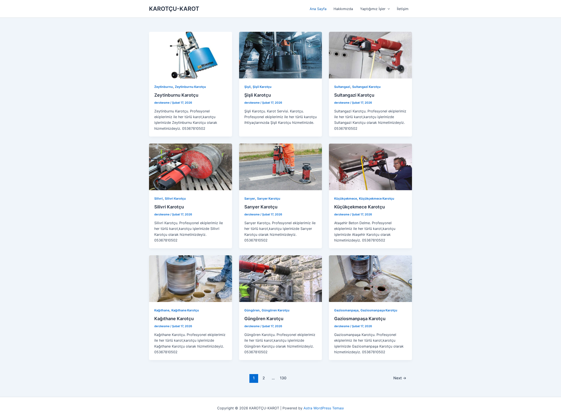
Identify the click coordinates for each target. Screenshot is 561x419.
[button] (387, 9)
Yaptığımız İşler (372, 9)
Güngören (252, 310)
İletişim (402, 9)
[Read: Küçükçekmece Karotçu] (370, 166)
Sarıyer (249, 198)
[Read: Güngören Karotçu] (280, 278)
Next (399, 378)
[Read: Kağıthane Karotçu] (190, 278)
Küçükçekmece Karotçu (376, 198)
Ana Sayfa (318, 9)
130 (283, 378)
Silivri (158, 198)
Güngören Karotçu (275, 310)
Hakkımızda (343, 9)
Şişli (247, 87)
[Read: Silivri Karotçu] (190, 166)
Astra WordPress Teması (324, 408)
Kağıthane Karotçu (185, 310)
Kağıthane (161, 310)
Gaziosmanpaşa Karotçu (378, 310)
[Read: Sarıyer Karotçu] (280, 166)
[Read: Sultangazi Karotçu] (370, 55)
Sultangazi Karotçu (366, 87)
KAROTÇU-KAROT (174, 8)
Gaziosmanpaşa (346, 310)
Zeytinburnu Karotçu (190, 87)
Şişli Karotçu (262, 87)
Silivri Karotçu (175, 198)
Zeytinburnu (163, 87)
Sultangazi (342, 87)
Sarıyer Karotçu (268, 198)
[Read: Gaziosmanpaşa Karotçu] (370, 278)
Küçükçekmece (345, 198)
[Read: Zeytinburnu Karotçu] (190, 55)
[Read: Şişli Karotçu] (280, 55)
